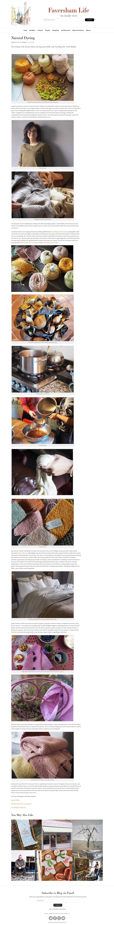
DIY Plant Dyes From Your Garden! (30, 242)
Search (89, 19)
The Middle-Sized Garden (51, 242)
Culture (40, 30)
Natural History (78, 30)
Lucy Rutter (61, 671)
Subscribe (58, 905)
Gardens (32, 30)
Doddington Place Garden (60, 232)
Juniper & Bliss (21, 553)
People (47, 30)
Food (25, 30)
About (88, 30)
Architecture (65, 30)
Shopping (55, 30)
